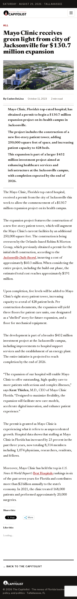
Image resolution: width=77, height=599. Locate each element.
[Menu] (71, 13)
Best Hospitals (43, 473)
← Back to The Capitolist (22, 566)
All (6, 25)
